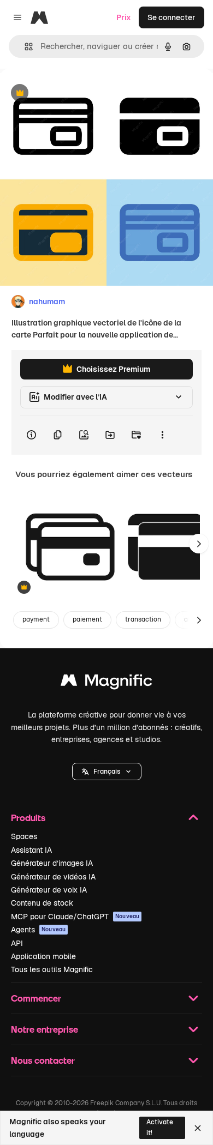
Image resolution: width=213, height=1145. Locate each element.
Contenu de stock (42, 903)
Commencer (36, 998)
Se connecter (171, 17)
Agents (38, 930)
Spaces (24, 836)
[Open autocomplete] (24, 47)
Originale (72, 93)
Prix (123, 17)
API (17, 943)
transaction (143, 619)
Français (106, 771)
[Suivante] (199, 543)
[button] (106, 771)
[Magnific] (106, 682)
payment (36, 619)
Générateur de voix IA (49, 890)
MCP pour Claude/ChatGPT (75, 916)
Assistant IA (31, 850)
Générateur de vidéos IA (53, 877)
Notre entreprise (44, 1029)
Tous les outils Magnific (52, 969)
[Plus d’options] (162, 435)
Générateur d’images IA (52, 863)
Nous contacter (43, 1060)
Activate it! (159, 1127)
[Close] (198, 1128)
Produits (28, 817)
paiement (87, 619)
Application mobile (43, 956)
